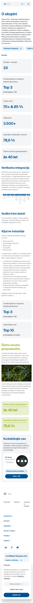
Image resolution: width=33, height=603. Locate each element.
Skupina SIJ (8, 516)
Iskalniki (6, 541)
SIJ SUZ (6, 521)
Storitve (16, 502)
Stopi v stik (16, 476)
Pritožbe (6, 536)
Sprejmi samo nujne (16, 589)
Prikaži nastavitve (15, 584)
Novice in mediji (9, 531)
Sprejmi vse (16, 595)
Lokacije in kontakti (27, 504)
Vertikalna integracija (11, 48)
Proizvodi (7, 502)
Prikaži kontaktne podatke (15, 471)
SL (22, 4)
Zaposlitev (7, 526)
